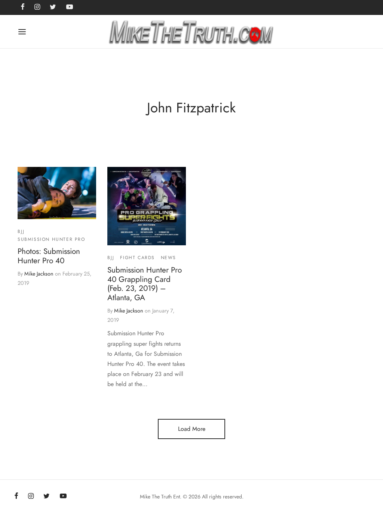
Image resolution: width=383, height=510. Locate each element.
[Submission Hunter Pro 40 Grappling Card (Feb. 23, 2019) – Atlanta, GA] (146, 206)
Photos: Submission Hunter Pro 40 (49, 256)
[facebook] (16, 496)
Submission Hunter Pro (51, 239)
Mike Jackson (38, 273)
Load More (191, 429)
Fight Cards (137, 258)
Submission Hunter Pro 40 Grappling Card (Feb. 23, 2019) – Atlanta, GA (144, 284)
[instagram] (31, 496)
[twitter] (46, 496)
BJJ (21, 231)
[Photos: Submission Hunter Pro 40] (57, 193)
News (168, 258)
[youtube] (63, 496)
